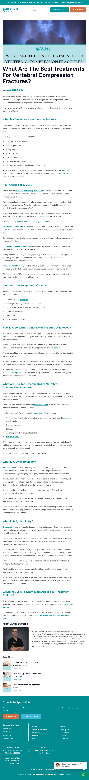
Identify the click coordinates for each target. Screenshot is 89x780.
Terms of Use (36, 769)
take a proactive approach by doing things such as (30, 221)
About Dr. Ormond (39, 730)
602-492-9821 (59, 10)
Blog (33, 738)
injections (66, 418)
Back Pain (7, 729)
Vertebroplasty (9, 467)
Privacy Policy (52, 769)
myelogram (55, 348)
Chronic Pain (8, 739)
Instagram (64, 730)
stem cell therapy (41, 405)
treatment (38, 413)
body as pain (67, 173)
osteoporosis (17, 372)
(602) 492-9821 (28, 752)
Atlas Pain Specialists (17, 702)
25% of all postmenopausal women (29, 191)
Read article (17, 669)
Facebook (64, 733)
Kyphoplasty (8, 527)
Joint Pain (7, 731)
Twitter (63, 735)
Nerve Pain (7, 735)
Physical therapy (12, 437)
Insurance (36, 733)
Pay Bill (35, 735)
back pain (66, 170)
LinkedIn (64, 738)
